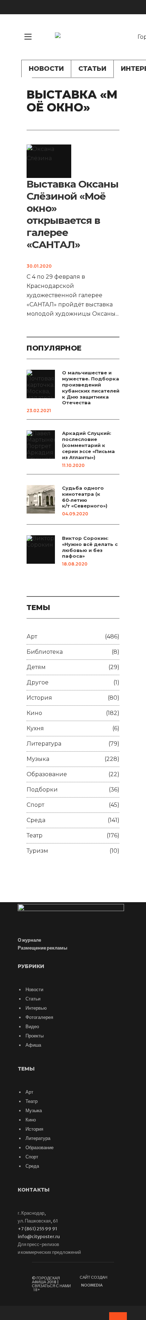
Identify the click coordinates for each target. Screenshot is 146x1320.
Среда (36, 820)
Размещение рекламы (42, 948)
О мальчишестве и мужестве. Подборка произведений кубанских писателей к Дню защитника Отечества (90, 387)
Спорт (35, 804)
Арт (32, 636)
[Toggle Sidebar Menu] (27, 36)
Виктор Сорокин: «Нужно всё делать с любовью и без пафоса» (90, 547)
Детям (36, 667)
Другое (38, 682)
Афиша (33, 1045)
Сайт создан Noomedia (93, 1281)
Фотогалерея (39, 1017)
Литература (44, 743)
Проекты (35, 1036)
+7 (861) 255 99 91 (37, 1229)
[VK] (119, 48)
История (39, 697)
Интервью (36, 1008)
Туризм (37, 850)
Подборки (42, 789)
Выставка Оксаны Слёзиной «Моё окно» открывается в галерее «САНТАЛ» (72, 214)
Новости (46, 69)
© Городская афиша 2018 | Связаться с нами (51, 1282)
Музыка (38, 759)
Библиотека (45, 651)
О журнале (29, 940)
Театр (35, 835)
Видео (32, 1027)
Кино (34, 713)
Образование (47, 774)
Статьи (92, 69)
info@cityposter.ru (39, 1237)
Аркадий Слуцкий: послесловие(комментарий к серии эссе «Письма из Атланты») (88, 445)
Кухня (35, 728)
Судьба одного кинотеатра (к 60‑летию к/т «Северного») (84, 497)
